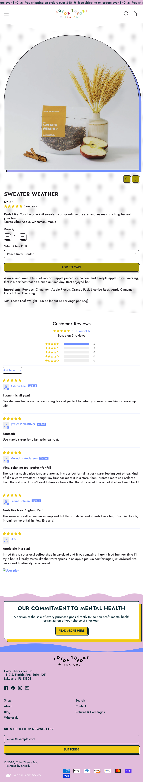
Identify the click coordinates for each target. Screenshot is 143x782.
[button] (126, 13)
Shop (7, 700)
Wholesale (11, 717)
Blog (7, 712)
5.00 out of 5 (81, 331)
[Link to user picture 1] (11, 576)
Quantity (9, 229)
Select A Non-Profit (16, 246)
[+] (23, 236)
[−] (7, 236)
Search (80, 700)
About (8, 706)
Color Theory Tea (26, 762)
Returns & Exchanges (90, 712)
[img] (12, 380)
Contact (81, 706)
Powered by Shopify (18, 766)
